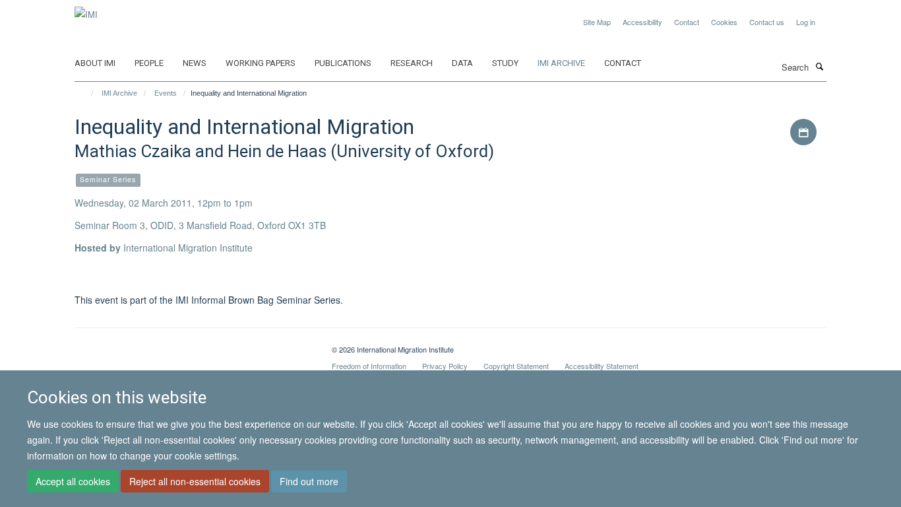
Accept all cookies (73, 481)
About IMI (95, 63)
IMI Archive (561, 63)
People (149, 63)
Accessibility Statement (601, 365)
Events (165, 93)
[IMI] (86, 9)
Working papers (260, 63)
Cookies (724, 22)
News (194, 63)
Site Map (597, 22)
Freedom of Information (369, 365)
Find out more (309, 481)
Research (411, 63)
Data (462, 63)
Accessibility (642, 22)
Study (505, 63)
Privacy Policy (445, 365)
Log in (805, 22)
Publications (343, 63)
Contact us (766, 22)
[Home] (86, 93)
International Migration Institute (188, 247)
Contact (686, 22)
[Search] (819, 66)
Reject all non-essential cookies (195, 481)
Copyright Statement (516, 365)
